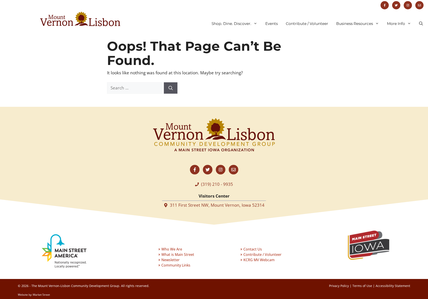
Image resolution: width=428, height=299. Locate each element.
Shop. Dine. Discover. (231, 23)
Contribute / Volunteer (307, 23)
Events (271, 23)
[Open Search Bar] (421, 23)
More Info (396, 23)
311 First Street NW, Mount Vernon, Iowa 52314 (217, 205)
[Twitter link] (396, 5)
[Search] (170, 88)
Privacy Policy (339, 286)
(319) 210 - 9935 (217, 184)
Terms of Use (362, 286)
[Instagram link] (408, 5)
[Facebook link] (385, 5)
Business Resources (354, 23)
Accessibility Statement (393, 286)
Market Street (41, 295)
